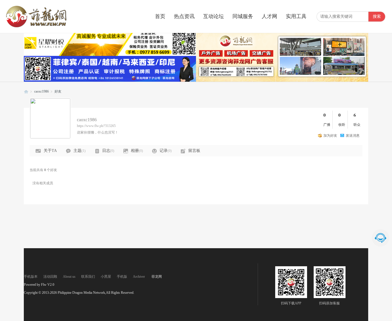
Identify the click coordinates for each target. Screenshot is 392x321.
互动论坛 (213, 16)
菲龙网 (26, 91)
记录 (166, 150)
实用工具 (296, 16)
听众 (357, 125)
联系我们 (88, 277)
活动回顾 (50, 277)
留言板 (194, 150)
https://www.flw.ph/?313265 (96, 126)
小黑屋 (106, 277)
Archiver (139, 277)
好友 (58, 91)
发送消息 (353, 136)
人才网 (269, 16)
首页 (160, 16)
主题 (79, 150)
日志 (108, 150)
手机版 (122, 277)
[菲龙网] (36, 26)
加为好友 (330, 136)
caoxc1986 (41, 91)
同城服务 (242, 16)
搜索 (377, 16)
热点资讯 (184, 16)
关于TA (50, 150)
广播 (326, 125)
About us (69, 277)
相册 (137, 150)
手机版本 (31, 277)
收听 (341, 125)
